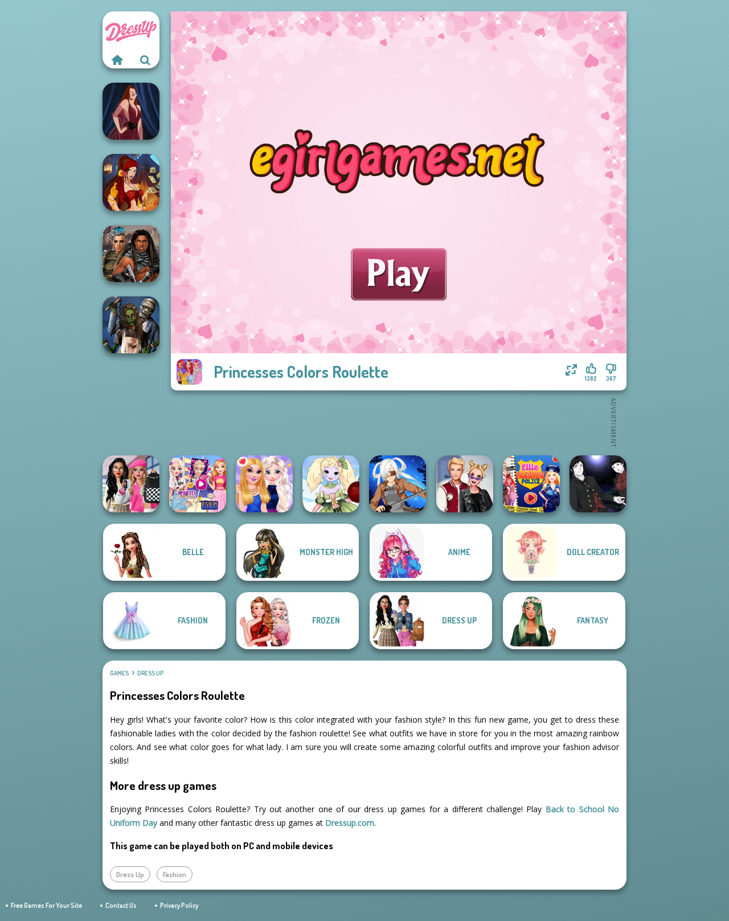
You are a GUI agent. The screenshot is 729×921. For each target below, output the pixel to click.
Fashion (174, 874)
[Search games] (145, 59)
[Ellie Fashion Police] (531, 483)
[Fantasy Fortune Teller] (131, 182)
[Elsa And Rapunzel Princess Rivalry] (197, 483)
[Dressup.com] (117, 59)
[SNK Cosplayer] (397, 483)
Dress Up (150, 673)
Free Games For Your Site (46, 905)
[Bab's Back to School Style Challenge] (131, 483)
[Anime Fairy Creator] (330, 483)
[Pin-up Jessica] (131, 111)
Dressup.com (349, 822)
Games (119, 673)
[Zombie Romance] (131, 324)
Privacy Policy (179, 905)
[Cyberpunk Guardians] (131, 253)
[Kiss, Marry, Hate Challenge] (464, 483)
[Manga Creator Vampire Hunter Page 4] (598, 483)
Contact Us (121, 905)
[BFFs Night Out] (264, 483)
